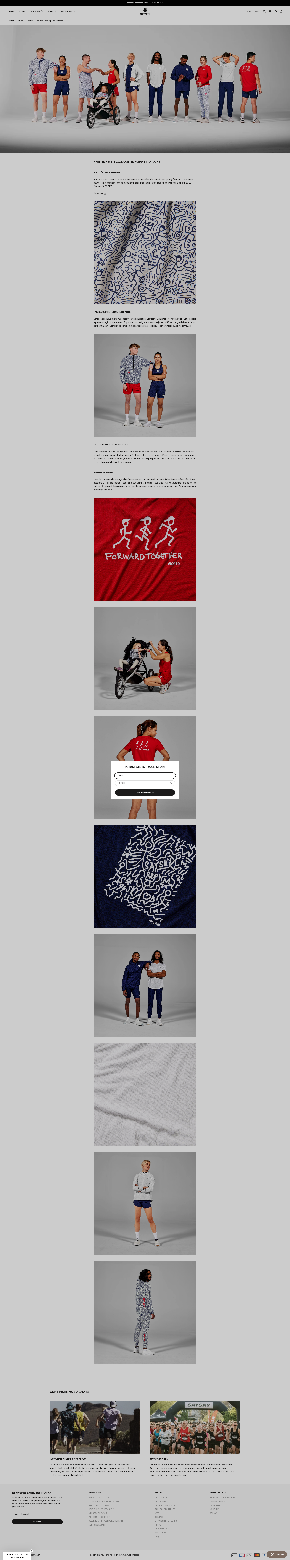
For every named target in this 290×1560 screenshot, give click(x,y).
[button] (17, 1556)
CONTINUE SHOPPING (145, 793)
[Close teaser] (31, 1550)
